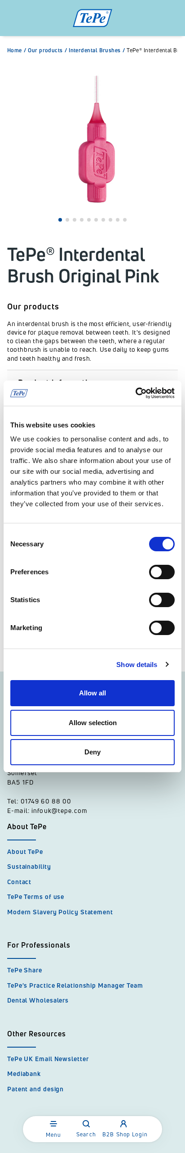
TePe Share (24, 970)
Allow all (92, 693)
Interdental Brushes (97, 50)
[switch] (162, 572)
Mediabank (24, 1073)
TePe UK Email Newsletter (48, 1058)
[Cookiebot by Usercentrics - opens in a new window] (135, 393)
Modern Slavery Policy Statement (60, 912)
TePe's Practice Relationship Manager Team (75, 985)
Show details (136, 664)
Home (16, 50)
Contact (19, 881)
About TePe (25, 851)
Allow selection (93, 722)
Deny (92, 752)
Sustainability (29, 866)
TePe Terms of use (35, 896)
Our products (47, 50)
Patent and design (35, 1089)
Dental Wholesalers (38, 1000)
